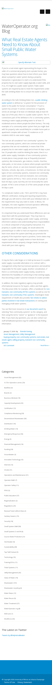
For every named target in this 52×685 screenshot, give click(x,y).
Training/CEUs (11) (10, 562)
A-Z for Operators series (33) (14, 383)
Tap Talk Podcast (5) (11, 552)
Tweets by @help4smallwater (13, 635)
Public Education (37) (11, 496)
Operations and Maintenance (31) (16, 475)
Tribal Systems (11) (11, 567)
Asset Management (11, 334)
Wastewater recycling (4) (13, 588)
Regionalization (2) (10, 501)
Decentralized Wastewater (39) (15, 419)
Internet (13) (8, 465)
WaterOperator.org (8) (12, 609)
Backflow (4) (8, 388)
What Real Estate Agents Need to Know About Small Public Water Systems (24, 47)
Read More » (45, 345)
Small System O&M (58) (12, 526)
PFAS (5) (7, 490)
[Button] (48, 11)
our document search (35, 309)
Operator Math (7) (10, 480)
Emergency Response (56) (13, 434)
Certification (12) (10, 408)
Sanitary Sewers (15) (11, 516)
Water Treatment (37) (11, 603)
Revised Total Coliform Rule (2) (15, 511)
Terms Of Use (9, 682)
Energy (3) (7, 439)
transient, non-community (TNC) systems (18, 295)
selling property (18, 340)
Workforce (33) (9, 619)
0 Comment (9, 345)
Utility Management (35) (12, 573)
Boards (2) (7, 393)
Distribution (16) (10, 424)
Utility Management (27, 334)
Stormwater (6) (9, 542)
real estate (41, 337)
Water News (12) (10, 593)
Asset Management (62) (12, 377)
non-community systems (26, 337)
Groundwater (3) (10, 454)
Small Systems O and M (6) (13, 532)
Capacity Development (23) (13, 403)
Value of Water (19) (11, 578)
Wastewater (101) (10, 583)
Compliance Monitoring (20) (14, 413)
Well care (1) (8, 614)
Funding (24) (8, 449)
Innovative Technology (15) (13, 460)
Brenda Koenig (26, 331)
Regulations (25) (10, 506)
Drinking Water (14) (11, 429)
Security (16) (8, 521)
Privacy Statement (25, 682)
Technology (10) (9, 557)
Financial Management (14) (13, 444)
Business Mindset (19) (12, 398)
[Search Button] (42, 12)
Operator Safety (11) (11, 485)
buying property (10, 337)
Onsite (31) (8, 470)
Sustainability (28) (10, 547)
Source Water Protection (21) (14, 537)
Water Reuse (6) (10, 598)
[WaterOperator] (8, 8)
